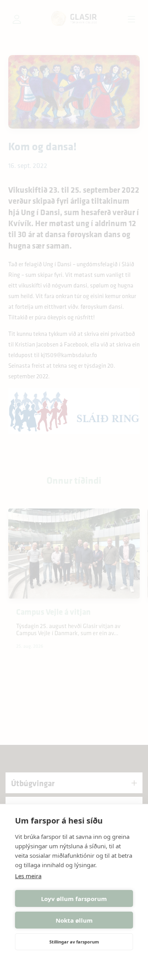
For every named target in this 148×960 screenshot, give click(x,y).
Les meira (28, 876)
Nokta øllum (74, 920)
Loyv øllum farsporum (74, 899)
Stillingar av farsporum (74, 942)
